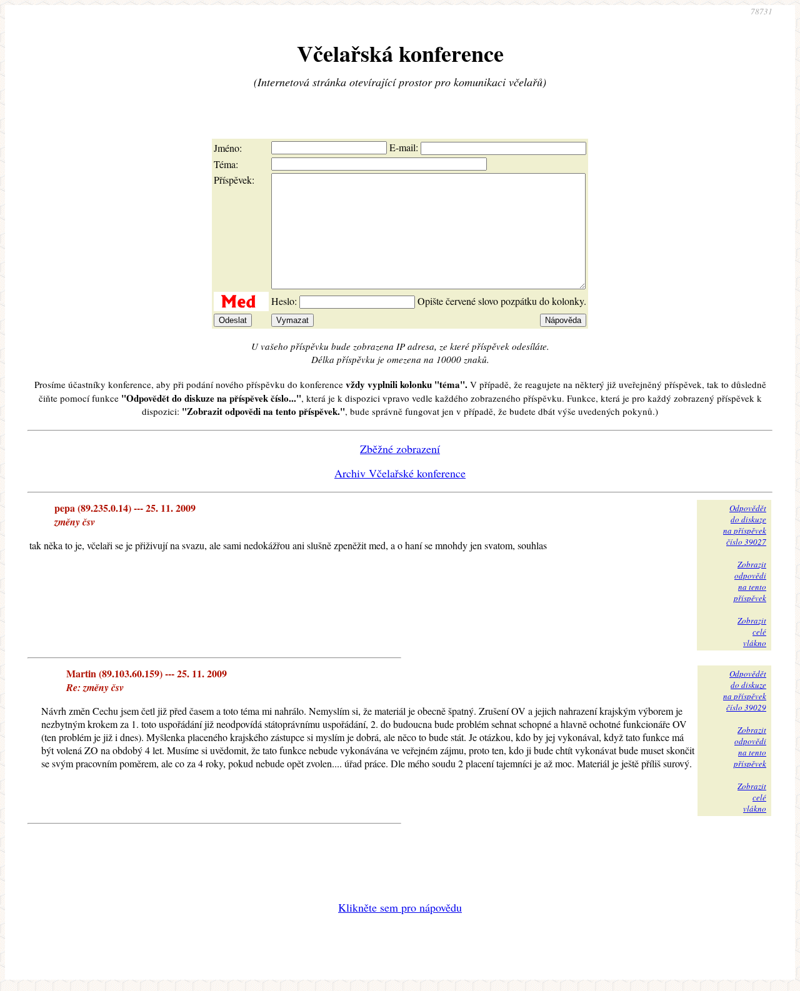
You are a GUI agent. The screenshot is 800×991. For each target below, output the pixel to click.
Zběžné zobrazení (400, 448)
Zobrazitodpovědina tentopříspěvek (750, 581)
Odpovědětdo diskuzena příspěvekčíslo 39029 (744, 690)
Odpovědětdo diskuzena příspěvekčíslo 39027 (744, 524)
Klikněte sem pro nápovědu (400, 907)
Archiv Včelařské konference (400, 473)
